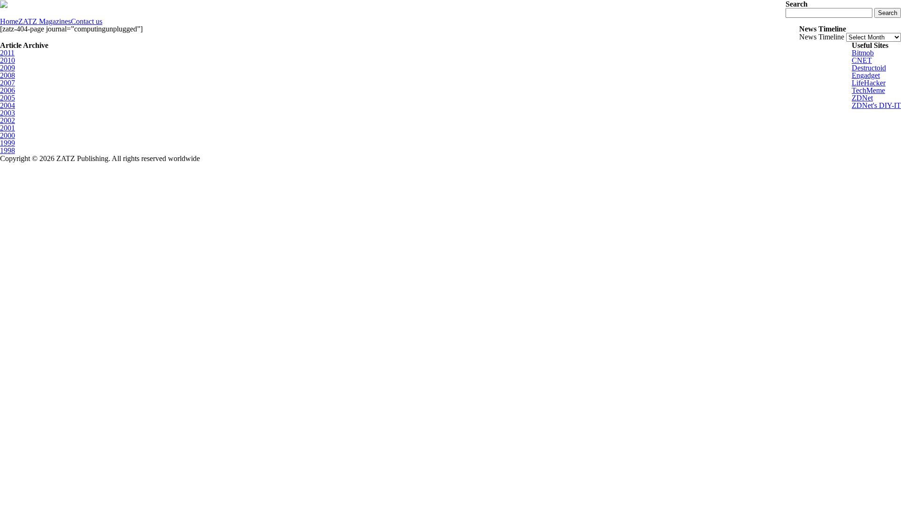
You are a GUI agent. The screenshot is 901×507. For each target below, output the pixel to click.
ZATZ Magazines (44, 21)
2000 (7, 135)
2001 (7, 128)
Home (9, 21)
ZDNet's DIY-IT (876, 105)
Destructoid (869, 68)
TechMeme (868, 90)
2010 (7, 60)
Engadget (866, 75)
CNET (862, 60)
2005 (7, 98)
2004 (7, 105)
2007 (7, 83)
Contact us (86, 21)
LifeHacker (869, 83)
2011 (7, 53)
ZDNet (862, 98)
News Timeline (821, 37)
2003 (7, 113)
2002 (7, 120)
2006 (7, 90)
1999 (7, 143)
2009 (7, 68)
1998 (7, 150)
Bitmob (863, 53)
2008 (7, 75)
